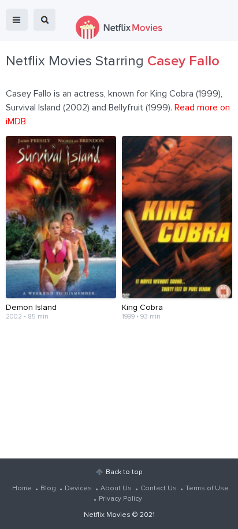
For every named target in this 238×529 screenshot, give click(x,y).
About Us (116, 488)
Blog (48, 488)
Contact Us (158, 488)
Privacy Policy (120, 498)
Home (22, 488)
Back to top (124, 472)
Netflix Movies (107, 515)
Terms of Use (207, 488)
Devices (78, 488)
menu (17, 20)
